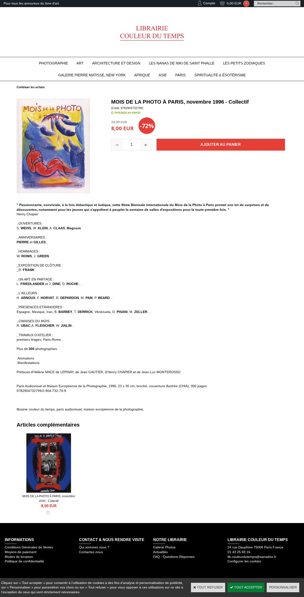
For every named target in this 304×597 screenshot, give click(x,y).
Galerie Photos (164, 547)
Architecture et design (116, 63)
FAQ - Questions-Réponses (174, 557)
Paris (180, 75)
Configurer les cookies (244, 561)
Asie (163, 75)
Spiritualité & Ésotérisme (220, 75)
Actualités (160, 552)
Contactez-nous (91, 552)
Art (80, 63)
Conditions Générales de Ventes (29, 547)
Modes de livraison (19, 557)
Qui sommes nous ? (94, 547)
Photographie (53, 63)
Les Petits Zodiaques (244, 63)
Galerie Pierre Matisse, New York (92, 75)
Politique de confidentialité (24, 561)
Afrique (142, 75)
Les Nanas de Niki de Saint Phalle (181, 63)
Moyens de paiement (20, 552)
